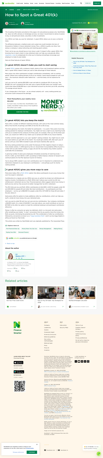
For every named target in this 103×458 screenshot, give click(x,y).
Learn (18, 9)
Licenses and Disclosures (63, 371)
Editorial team (48, 343)
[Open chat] (99, 454)
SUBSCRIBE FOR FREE (22, 112)
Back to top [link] (11, 243)
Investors (47, 350)
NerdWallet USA (51, 450)
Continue (32, 452)
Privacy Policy (51, 410)
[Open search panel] (81, 3)
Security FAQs (64, 327)
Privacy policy (80, 331)
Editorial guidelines (49, 336)
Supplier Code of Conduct (80, 328)
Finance (11, 9)
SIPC (68, 406)
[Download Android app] (19, 371)
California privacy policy (81, 334)
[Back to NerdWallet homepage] (6, 10)
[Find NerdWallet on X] (76, 361)
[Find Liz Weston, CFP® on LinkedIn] (22, 258)
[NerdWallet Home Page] (8, 3)
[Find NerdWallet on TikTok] (88, 361)
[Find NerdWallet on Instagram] (82, 361)
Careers (46, 330)
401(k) (12, 68)
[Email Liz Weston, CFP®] (19, 258)
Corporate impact (49, 332)
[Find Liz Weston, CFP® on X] (16, 258)
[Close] (100, 445)
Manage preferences (18, 452)
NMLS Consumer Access (50, 371)
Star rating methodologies (48, 340)
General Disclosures (63, 411)
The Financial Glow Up (12, 228)
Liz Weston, (20, 255)
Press (45, 345)
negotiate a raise (10, 55)
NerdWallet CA (64, 450)
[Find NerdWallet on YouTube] (79, 361)
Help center (63, 325)
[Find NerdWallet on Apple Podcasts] (85, 361)
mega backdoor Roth (37, 216)
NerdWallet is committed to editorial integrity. (84, 51)
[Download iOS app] (18, 362)
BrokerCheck (58, 412)
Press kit (46, 347)
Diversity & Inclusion (50, 334)
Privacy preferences (81, 338)
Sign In (87, 3)
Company (47, 325)
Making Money (58, 228)
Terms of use (79, 325)
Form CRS (61, 408)
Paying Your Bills (11, 232)
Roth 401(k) (25, 173)
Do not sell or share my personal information (82, 341)
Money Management (45, 228)
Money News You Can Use (29, 228)
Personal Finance (24, 232)
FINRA (64, 406)
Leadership (47, 327)
